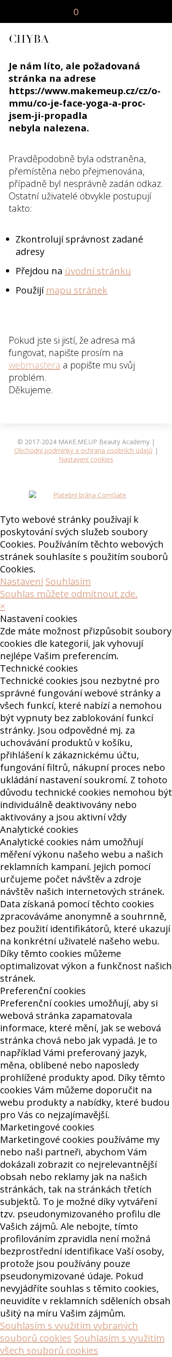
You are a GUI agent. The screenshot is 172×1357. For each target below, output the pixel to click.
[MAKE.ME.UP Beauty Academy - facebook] (122, 11)
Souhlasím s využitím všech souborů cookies (82, 1344)
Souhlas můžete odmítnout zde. (69, 594)
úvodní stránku (98, 271)
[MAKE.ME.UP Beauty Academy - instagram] (135, 11)
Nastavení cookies (86, 459)
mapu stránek (76, 290)
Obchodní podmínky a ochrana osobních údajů (83, 450)
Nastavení (21, 581)
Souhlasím (68, 581)
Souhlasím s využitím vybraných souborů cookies (69, 1331)
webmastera (35, 365)
